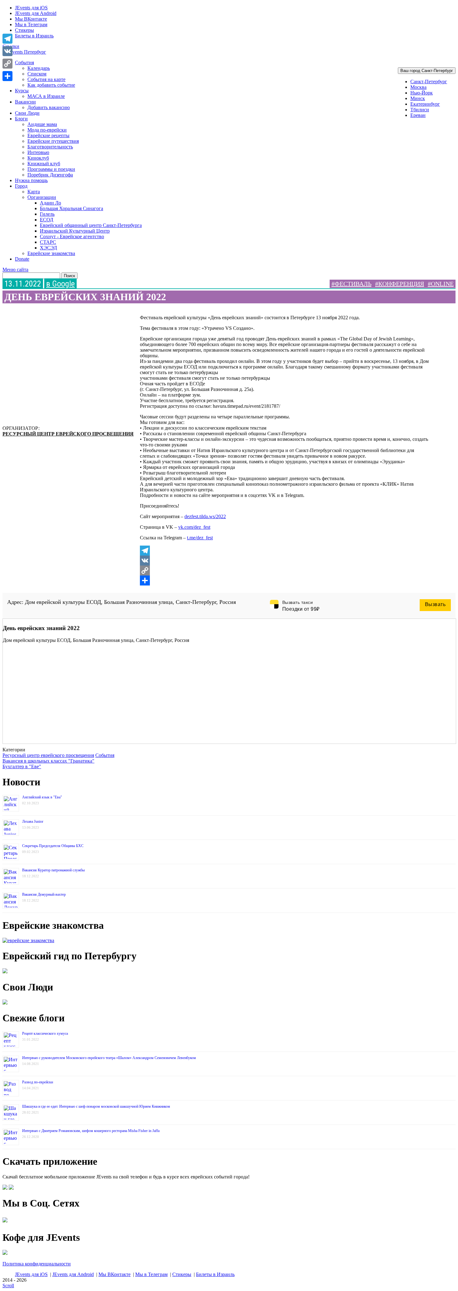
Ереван (418, 115)
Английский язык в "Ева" (42, 797)
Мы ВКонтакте (31, 19)
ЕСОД (46, 219)
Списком (36, 73)
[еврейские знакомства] (28, 940)
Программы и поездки (51, 169)
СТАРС (48, 242)
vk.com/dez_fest (194, 527)
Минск (417, 98)
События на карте (46, 79)
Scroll (8, 1285)
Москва (418, 87)
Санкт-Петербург (428, 81)
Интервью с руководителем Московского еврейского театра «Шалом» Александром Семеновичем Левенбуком (109, 1058)
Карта (33, 191)
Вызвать (435, 604)
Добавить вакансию (48, 107)
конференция (401, 283)
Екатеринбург (425, 104)
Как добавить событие (51, 85)
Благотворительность (50, 146)
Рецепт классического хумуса (45, 1033)
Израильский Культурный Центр (75, 231)
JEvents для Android (35, 13)
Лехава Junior (32, 821)
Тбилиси (419, 109)
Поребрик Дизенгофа (50, 174)
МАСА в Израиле (46, 96)
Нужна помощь (31, 180)
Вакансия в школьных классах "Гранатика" (48, 761)
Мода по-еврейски (47, 129)
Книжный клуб (43, 163)
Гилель (47, 214)
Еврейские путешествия (53, 141)
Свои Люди (27, 113)
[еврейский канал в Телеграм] (4, 1222)
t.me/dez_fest (200, 537)
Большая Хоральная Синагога (71, 208)
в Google (60, 283)
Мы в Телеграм (31, 24)
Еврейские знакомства (51, 253)
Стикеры (24, 30)
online (442, 283)
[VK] (285, 561)
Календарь (38, 68)
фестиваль (353, 283)
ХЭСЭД (48, 247)
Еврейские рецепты (48, 135)
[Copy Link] (285, 571)
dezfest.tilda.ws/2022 (205, 516)
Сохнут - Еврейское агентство (72, 236)
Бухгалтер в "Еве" (21, 766)
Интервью (38, 152)
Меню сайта (15, 269)
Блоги (21, 118)
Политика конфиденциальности (36, 1263)
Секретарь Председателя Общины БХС (52, 846)
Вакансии (25, 101)
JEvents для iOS (31, 7)
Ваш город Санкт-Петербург (426, 70)
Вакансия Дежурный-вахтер (44, 894)
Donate (22, 259)
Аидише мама (42, 124)
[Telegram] (285, 551)
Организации (41, 197)
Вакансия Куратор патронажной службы (53, 870)
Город (21, 186)
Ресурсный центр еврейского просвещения (68, 433)
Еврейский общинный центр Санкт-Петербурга (91, 225)
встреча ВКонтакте (30, 589)
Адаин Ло (50, 202)
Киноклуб (38, 158)
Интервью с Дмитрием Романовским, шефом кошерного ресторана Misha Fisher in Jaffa (91, 1131)
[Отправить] (285, 580)
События (24, 62)
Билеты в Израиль (34, 35)
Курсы (22, 90)
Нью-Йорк (421, 92)
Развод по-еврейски (37, 1082)
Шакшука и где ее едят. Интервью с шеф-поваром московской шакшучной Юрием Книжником (96, 1106)
